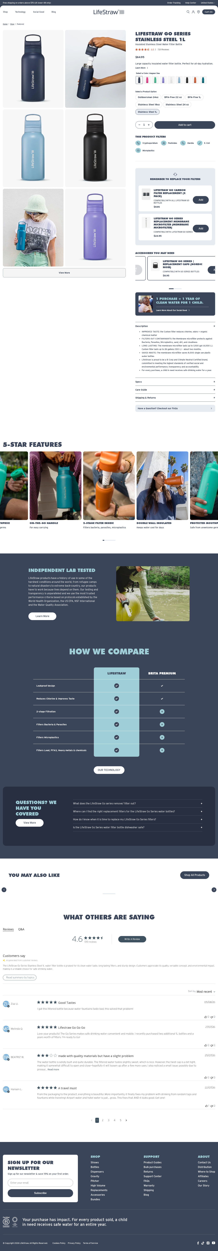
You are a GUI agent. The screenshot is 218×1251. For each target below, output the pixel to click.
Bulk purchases (153, 1167)
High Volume (98, 1185)
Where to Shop (206, 1171)
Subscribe (40, 1193)
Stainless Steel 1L (147, 112)
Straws (95, 1162)
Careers (202, 1180)
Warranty (149, 1185)
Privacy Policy (74, 1243)
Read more (53, 1069)
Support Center (153, 1176)
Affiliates (203, 1176)
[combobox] (201, 992)
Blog (146, 1194)
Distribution (205, 1167)
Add (201, 199)
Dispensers (97, 1171)
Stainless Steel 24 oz (177, 104)
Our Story (203, 1185)
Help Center (190, 3)
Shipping (149, 1190)
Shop (12, 24)
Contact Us (204, 1162)
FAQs (147, 1180)
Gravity (95, 1176)
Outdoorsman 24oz (148, 97)
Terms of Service (90, 1243)
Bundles (95, 1199)
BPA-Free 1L (194, 97)
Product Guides (153, 1162)
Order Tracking (173, 3)
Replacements (99, 1190)
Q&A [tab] (21, 929)
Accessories (98, 1194)
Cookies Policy (59, 1243)
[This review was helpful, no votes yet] (206, 1016)
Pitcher (95, 1180)
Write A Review (132, 939)
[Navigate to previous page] (92, 1120)
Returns (148, 1171)
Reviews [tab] (8, 929)
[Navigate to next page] (126, 1120)
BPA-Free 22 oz (173, 97)
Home (5, 24)
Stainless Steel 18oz (149, 104)
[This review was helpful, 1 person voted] (206, 1105)
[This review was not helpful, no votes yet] (211, 1016)
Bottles (95, 1167)
